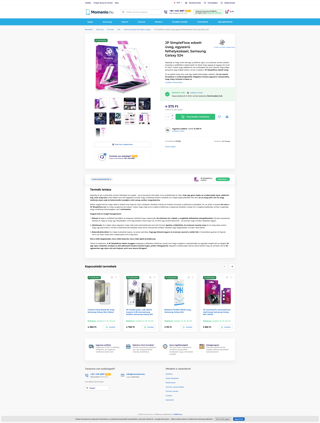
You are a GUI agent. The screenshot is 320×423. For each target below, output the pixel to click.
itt (204, 419)
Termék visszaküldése (175, 387)
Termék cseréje (172, 391)
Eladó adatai (170, 147)
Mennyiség (168, 117)
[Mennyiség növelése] (172, 115)
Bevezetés (89, 29)
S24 (119, 29)
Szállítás (88, 3)
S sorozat (110, 29)
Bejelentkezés (229, 3)
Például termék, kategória (137, 12)
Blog (116, 3)
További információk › (174, 82)
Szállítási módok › (196, 93)
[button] (146, 67)
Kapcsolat (170, 400)
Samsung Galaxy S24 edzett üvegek (137, 29)
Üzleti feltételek (172, 378)
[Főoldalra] (99, 12)
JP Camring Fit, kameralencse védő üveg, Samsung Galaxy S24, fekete (216, 312)
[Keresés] (123, 12)
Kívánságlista (213, 3)
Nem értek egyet (223, 419)
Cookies (169, 396)
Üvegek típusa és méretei (103, 3)
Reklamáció (170, 383)
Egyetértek (238, 419)
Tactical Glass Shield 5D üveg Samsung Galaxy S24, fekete (101, 311)
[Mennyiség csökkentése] (172, 118)
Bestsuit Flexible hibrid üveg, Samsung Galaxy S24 (177, 311)
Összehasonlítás (195, 3)
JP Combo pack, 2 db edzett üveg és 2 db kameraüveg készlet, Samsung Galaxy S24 (139, 312)
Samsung (99, 29)
